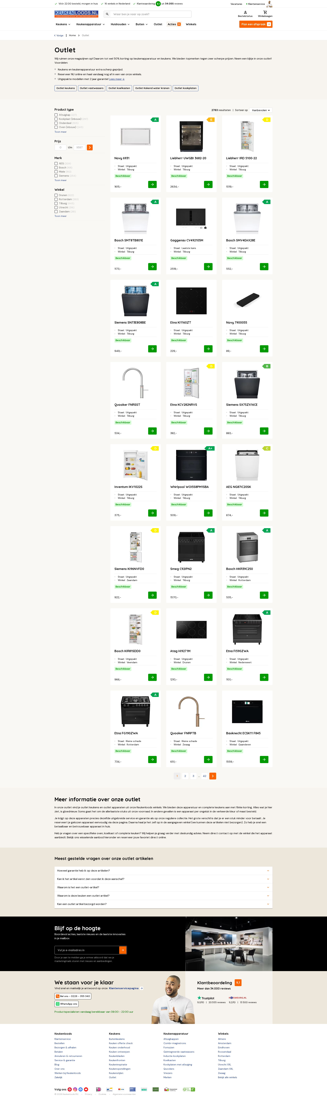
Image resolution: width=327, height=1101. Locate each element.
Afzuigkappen (171, 1038)
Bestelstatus (245, 16)
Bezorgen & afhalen (65, 1047)
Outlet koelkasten (119, 88)
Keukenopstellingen (119, 1068)
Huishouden (118, 24)
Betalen (58, 1051)
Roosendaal (224, 1051)
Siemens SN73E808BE (130, 322)
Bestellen (59, 1043)
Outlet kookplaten (186, 88)
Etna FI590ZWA (237, 651)
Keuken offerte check (121, 1043)
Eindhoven (224, 1047)
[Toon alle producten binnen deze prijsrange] (90, 147)
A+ (210, 448)
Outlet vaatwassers (91, 88)
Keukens (61, 24)
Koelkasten (170, 1060)
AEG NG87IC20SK (238, 487)
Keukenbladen (116, 1056)
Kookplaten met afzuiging (178, 1064)
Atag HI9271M (180, 651)
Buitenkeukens (117, 1038)
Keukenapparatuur (88, 24)
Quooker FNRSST (127, 405)
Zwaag (221, 1073)
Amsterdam (224, 1043)
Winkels (191, 24)
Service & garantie (64, 1060)
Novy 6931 (121, 158)
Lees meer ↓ (117, 79)
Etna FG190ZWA (126, 733)
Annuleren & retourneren (68, 1056)
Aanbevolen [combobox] (259, 110)
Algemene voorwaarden (124, 1094)
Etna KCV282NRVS (183, 405)
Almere (222, 1038)
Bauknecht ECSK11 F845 (243, 733)
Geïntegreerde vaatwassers (179, 1051)
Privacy (88, 1094)
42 (204, 776)
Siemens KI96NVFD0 (129, 569)
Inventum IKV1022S (128, 487)
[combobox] (147, 14)
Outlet (158, 24)
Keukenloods (63, 1033)
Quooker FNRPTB (183, 733)
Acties (172, 24)
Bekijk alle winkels (227, 1077)
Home (72, 35)
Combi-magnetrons (175, 1043)
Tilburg (221, 1060)
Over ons (59, 1068)
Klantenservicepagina (123, 988)
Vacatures (236, 3)
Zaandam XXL (225, 1068)
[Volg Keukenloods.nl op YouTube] (86, 1089)
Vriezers (168, 1073)
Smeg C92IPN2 (181, 569)
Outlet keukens (65, 88)
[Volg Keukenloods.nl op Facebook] (81, 1089)
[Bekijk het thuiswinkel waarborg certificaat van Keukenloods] (170, 1089)
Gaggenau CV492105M (186, 240)
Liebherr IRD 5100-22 (241, 158)
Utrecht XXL (224, 1064)
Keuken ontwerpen (119, 1051)
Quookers (169, 1068)
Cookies (102, 1094)
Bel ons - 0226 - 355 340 (75, 996)
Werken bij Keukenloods (67, 1073)
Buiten (140, 24)
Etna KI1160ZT (180, 322)
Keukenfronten (117, 1060)
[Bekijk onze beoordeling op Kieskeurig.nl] (245, 998)
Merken (168, 1077)
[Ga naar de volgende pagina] (212, 776)
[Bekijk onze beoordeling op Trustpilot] (213, 998)
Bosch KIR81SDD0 (127, 651)
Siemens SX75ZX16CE (242, 405)
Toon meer (60, 131)
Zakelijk (58, 1077)
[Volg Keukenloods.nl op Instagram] (75, 1089)
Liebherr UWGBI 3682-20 (188, 158)
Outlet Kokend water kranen (152, 88)
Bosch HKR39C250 (239, 569)
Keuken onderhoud (119, 1047)
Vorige (60, 35)
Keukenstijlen (116, 1073)
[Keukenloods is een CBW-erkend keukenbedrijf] (189, 1089)
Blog (56, 1064)
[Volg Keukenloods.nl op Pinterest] (70, 1089)
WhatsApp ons (68, 1003)
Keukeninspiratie (118, 1064)
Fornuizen (169, 1047)
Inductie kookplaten (175, 1056)
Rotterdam (224, 1056)
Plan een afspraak (254, 24)
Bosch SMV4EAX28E (240, 240)
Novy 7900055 (236, 322)
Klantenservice (256, 3)
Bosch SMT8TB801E (128, 240)
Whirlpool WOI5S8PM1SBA (189, 487)
